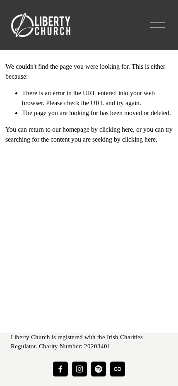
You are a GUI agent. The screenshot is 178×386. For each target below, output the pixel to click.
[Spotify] (98, 369)
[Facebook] (60, 369)
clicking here (116, 129)
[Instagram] (79, 369)
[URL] (117, 369)
